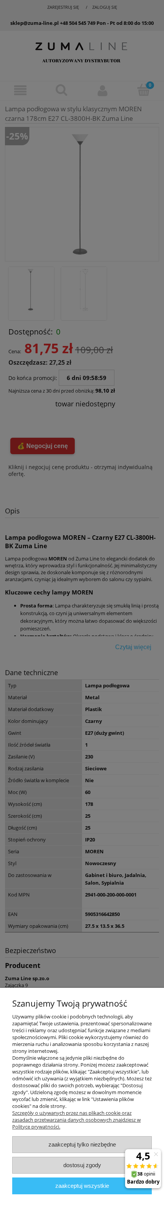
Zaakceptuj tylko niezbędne (82, 1144)
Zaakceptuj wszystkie (82, 1185)
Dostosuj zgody (82, 1165)
